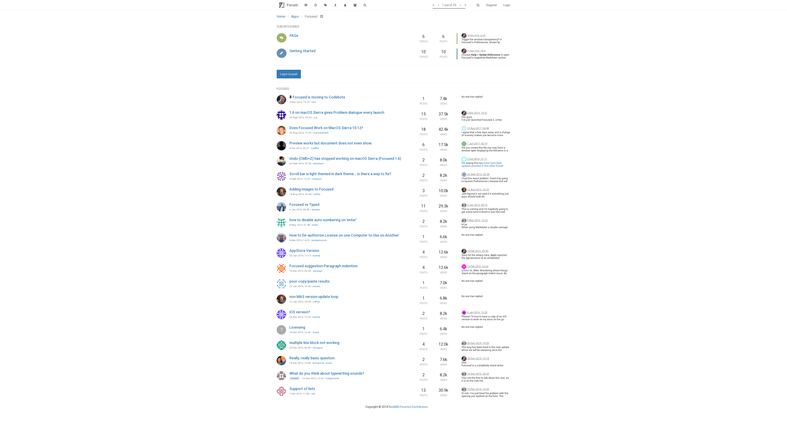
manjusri (317, 178)
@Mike (465, 270)
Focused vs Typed (304, 204)
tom (314, 102)
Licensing (297, 327)
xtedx (315, 224)
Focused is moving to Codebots (319, 97)
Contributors (420, 406)
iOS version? (299, 312)
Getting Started (302, 51)
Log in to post (288, 74)
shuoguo (318, 347)
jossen (316, 286)
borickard (318, 163)
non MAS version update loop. (314, 296)
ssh (313, 393)
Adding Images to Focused (311, 189)
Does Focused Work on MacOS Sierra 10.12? (326, 128)
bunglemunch (319, 240)
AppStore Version (304, 250)
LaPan (316, 194)
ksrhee (316, 255)
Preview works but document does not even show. (330, 143)
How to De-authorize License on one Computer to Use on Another (344, 235)
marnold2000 (321, 132)
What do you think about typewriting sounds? (326, 373)
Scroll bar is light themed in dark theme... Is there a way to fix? (340, 174)
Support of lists (302, 389)
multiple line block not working (314, 343)
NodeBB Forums (399, 406)
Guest (316, 332)
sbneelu (316, 209)
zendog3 (317, 270)
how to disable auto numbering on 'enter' (323, 220)
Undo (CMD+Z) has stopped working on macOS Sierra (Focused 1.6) (345, 158)
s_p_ (315, 117)
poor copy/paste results (309, 281)
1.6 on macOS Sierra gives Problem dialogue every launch (336, 112)
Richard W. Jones (322, 363)
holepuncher (332, 378)
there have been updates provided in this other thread (482, 164)
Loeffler (315, 148)
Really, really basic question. (312, 358)
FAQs (294, 35)
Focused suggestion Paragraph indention (323, 266)
